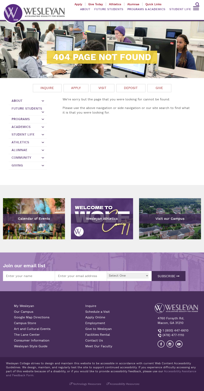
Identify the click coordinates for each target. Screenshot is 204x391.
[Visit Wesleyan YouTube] (179, 344)
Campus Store (25, 323)
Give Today (95, 4)
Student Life (23, 134)
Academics (21, 127)
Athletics (115, 4)
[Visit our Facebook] (161, 344)
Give (159, 88)
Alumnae (133, 4)
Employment (95, 323)
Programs (21, 119)
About (17, 101)
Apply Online (95, 317)
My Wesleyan (24, 306)
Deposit (131, 88)
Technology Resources (87, 383)
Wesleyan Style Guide (30, 346)
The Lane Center (27, 335)
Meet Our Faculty (98, 346)
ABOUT (85, 9)
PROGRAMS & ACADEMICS (146, 9)
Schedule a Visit (97, 312)
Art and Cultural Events (32, 329)
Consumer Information (31, 340)
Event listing (14, 207)
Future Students (27, 108)
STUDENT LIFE (180, 9)
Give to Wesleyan (98, 329)
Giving (17, 165)
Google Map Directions (31, 317)
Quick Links (153, 4)
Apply (78, 4)
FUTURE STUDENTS (108, 9)
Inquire (47, 88)
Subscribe (167, 276)
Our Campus (23, 312)
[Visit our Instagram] (170, 344)
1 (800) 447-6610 (175, 330)
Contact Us (94, 340)
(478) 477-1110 (173, 335)
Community (21, 157)
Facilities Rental (97, 335)
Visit (102, 88)
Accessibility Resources (124, 383)
